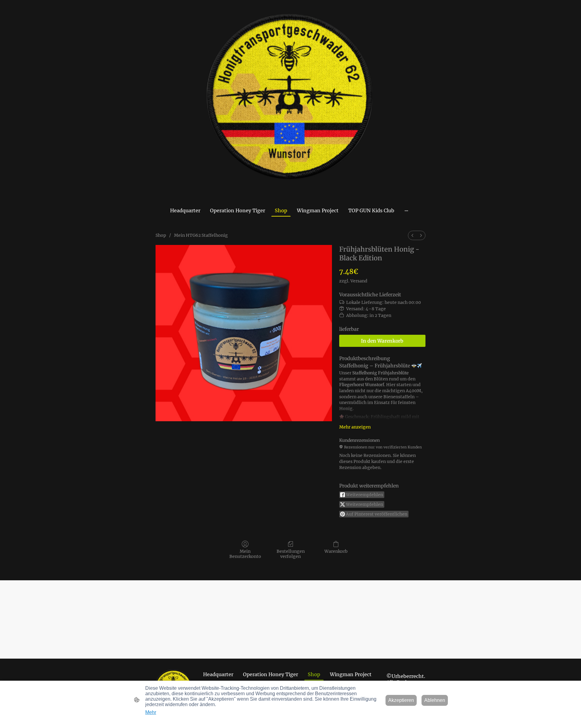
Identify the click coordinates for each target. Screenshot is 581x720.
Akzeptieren (401, 700)
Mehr (150, 712)
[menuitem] (412, 235)
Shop (161, 235)
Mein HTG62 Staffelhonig (201, 235)
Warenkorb (336, 551)
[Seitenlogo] (290, 102)
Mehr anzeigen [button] (355, 427)
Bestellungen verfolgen (291, 554)
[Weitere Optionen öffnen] (406, 210)
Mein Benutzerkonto (245, 554)
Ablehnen (434, 700)
